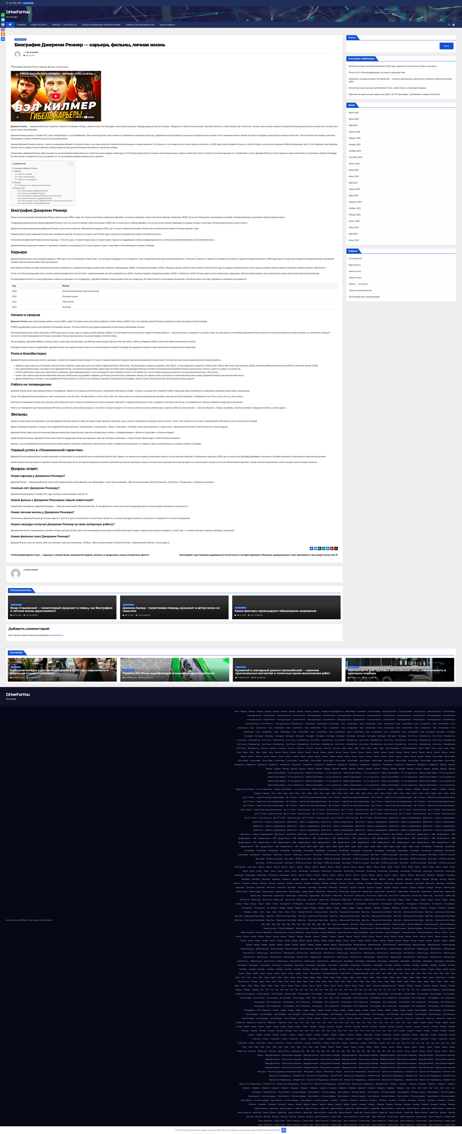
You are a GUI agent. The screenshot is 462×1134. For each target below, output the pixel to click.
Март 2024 (353, 196)
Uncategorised (20, 39)
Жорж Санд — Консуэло (282, 855)
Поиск (352, 37)
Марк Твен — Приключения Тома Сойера (345, 912)
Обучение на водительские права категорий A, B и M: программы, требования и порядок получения (394, 94)
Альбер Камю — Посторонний (316, 724)
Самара (276, 1010)
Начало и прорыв (25, 174)
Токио (453, 1043)
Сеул (290, 1022)
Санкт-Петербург (421, 1010)
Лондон (401, 900)
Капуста (294, 875)
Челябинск (334, 1100)
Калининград (303, 871)
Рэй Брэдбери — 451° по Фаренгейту (354, 998)
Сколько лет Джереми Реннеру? (33, 193)
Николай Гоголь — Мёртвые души (416, 949)
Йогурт (376, 867)
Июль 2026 (354, 113)
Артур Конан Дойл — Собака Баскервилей (401, 748)
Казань (424, 867)
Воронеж (443, 765)
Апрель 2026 (354, 132)
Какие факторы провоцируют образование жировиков (275, 611)
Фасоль (400, 1051)
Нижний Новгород (345, 945)
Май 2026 (353, 125)
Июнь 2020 (354, 227)
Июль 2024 (354, 170)
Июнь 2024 (354, 176)
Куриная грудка (449, 887)
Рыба (308, 998)
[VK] (2, 24)
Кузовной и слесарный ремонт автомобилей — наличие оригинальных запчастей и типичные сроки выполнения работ (282, 671)
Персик (283, 986)
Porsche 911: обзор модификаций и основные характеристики (377, 73)
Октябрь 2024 (355, 151)
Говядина (391, 789)
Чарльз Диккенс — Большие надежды (292, 1092)
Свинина (301, 1018)
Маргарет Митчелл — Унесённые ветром (313, 912)
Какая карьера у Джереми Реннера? (35, 191)
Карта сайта (420, 875)
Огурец (431, 969)
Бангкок (278, 752)
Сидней (415, 1022)
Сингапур (313, 1026)
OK (284, 1130)
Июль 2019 (354, 240)
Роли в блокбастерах (26, 177)
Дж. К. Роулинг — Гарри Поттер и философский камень (263, 797)
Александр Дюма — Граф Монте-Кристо (382, 711)
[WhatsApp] (2, 15)
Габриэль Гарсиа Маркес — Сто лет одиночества (285, 773)
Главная (21, 25)
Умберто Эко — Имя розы (246, 1051)
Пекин (261, 981)
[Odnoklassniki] (2, 34)
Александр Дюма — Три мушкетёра (412, 711)
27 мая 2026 (355, 677)
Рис (380, 990)
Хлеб (408, 1088)
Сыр (388, 1043)
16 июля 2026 (19, 677)
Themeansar (48, 920)
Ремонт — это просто (64, 25)
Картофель (431, 875)
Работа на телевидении (27, 179)
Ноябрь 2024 (355, 144)
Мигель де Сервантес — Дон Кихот (345, 924)
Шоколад (443, 1112)
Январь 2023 (355, 215)
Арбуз (344, 748)
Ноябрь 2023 (355, 208)
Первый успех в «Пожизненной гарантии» (34, 185)
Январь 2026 (355, 138)
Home (237, 711)
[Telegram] (2, 19)
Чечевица (362, 1104)
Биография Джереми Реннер (25, 168)
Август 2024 (354, 164)
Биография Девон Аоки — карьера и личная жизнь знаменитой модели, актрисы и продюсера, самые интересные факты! (81, 555)
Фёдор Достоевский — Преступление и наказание (283, 1055)
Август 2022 (354, 221)
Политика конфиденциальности (384, 986)
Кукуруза (353, 887)
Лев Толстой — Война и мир (331, 895)
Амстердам (430, 732)
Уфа (307, 1051)
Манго (255, 912)
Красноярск (378, 883)
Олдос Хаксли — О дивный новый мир (324, 973)
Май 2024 (353, 183)
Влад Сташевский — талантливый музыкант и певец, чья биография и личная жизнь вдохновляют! (61, 609)
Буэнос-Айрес (438, 756)
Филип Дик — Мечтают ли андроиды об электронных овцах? (279, 1071)
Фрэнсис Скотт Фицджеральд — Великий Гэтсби (362, 1071)
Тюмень (323, 1047)
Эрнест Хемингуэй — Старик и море (328, 1117)
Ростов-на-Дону (277, 994)
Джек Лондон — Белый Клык (285, 834)
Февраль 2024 (355, 202)
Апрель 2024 (354, 189)
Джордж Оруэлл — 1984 (426, 834)
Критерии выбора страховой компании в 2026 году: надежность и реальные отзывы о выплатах (393, 66)
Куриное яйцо (320, 891)
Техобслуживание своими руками (101, 25)
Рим (261, 990)
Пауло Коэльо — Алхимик (445, 977)
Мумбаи (383, 941)
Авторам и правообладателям (332, 711)
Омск (372, 973)
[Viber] (2, 29)
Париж (305, 977)
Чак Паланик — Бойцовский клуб (264, 1092)
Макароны (368, 908)
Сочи (295, 1031)
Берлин (274, 756)
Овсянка (351, 969)
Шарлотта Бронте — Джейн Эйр (266, 1108)
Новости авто (39, 25)
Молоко (437, 932)
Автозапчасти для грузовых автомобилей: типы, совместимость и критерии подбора (387, 88)
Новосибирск (348, 961)
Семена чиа (367, 1018)
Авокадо (244, 711)
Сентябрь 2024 (356, 157)
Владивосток (239, 765)
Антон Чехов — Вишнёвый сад (419, 736)
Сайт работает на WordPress (16, 920)
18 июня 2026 (243, 677)
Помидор (401, 986)
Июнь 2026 (354, 119)
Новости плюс (355, 278)
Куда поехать (167, 25)
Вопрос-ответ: (20, 188)
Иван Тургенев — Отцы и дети (245, 867)
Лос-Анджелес (285, 904)
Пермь (393, 981)
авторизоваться (56, 635)
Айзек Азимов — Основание (355, 711)
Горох (273, 793)
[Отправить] (2, 39)
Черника (291, 1104)
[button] (449, 25)
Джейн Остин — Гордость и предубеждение (405, 818)
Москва (357, 936)
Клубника (245, 883)
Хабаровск (393, 1084)
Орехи (266, 977)
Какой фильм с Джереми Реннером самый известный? (42, 196)
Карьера (17, 171)
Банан (421, 748)
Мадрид (282, 908)
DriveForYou (18, 11)
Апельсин (264, 748)
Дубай (302, 846)
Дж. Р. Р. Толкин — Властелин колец (297, 810)
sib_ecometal (32, 52)
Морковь (284, 936)
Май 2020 (353, 234)
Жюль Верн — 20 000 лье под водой (326, 855)
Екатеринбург (426, 846)
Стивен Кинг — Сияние (372, 1035)
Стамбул (402, 1031)
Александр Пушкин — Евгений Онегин (441, 711)
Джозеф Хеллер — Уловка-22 (331, 834)
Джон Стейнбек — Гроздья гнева (403, 834)
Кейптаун (295, 879)
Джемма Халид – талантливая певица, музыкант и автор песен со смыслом (170, 609)
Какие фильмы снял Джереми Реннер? (36, 203)
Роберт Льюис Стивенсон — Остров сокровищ (438, 990)
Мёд (263, 924)
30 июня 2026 (131, 677)
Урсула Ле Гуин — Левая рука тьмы (291, 1051)
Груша (370, 793)
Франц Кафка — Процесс (313, 1071)
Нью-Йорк (388, 965)
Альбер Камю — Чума (337, 724)
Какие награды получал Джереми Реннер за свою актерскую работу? (47, 201)
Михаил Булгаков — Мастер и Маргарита (375, 924)
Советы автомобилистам (140, 25)
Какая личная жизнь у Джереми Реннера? (37, 198)
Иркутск (261, 867)
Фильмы (17, 182)
